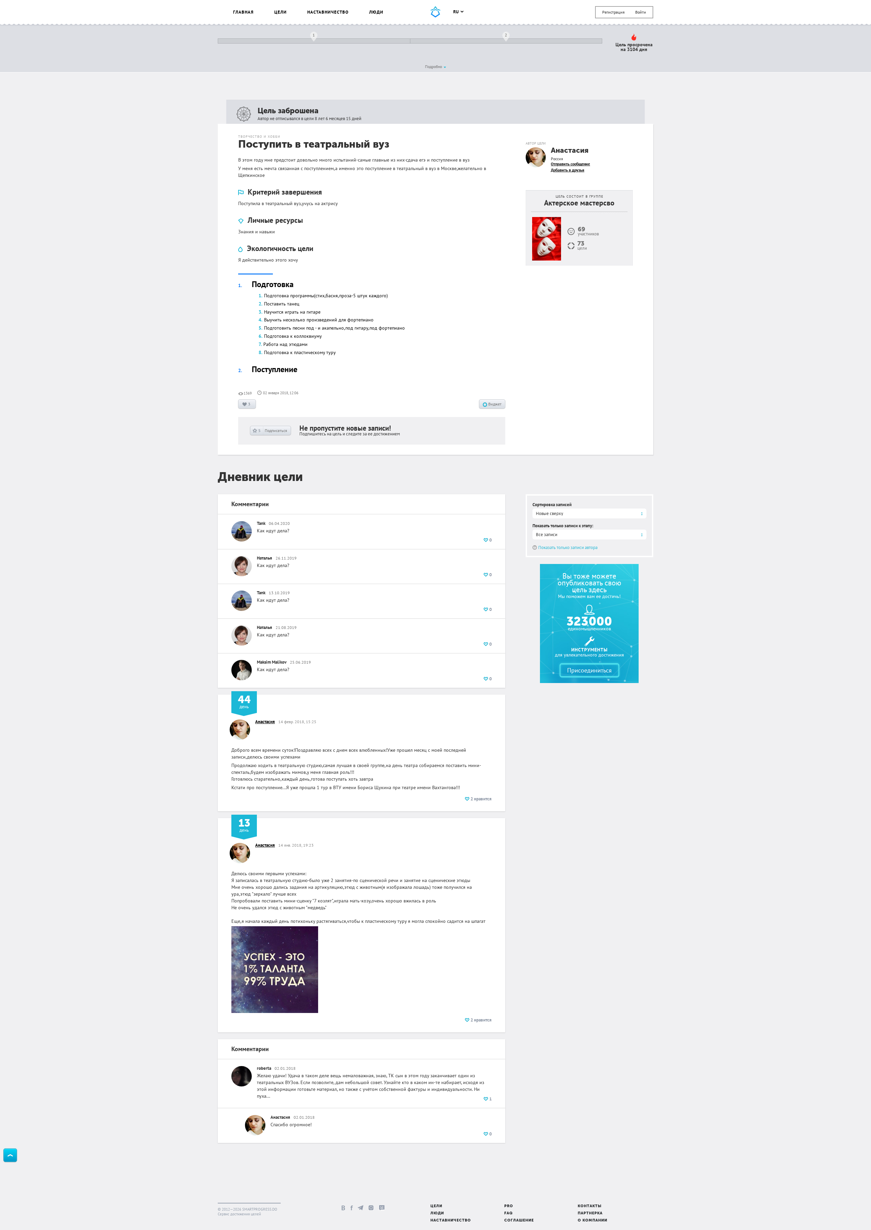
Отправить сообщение (570, 163)
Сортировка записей (552, 504)
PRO (508, 1206)
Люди (376, 12)
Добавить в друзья (567, 169)
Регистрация (613, 12)
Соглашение (519, 1220)
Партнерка (590, 1213)
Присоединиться (589, 670)
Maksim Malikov (271, 662)
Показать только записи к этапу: (562, 525)
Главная (243, 12)
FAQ (508, 1213)
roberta (264, 1068)
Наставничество (328, 12)
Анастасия (570, 151)
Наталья (264, 558)
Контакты (590, 1206)
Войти (640, 12)
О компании (592, 1220)
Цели (280, 12)
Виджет (494, 403)
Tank (261, 523)
